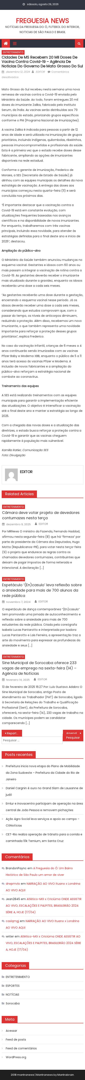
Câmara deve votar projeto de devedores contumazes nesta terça (41, 515)
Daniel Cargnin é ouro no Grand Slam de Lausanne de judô (44, 791)
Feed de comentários (21, 1048)
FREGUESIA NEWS (42, 20)
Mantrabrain (65, 1075)
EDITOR (40, 72)
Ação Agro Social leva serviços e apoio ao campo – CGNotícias (42, 822)
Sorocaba (13, 1003)
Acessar (11, 1031)
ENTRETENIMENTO (13, 52)
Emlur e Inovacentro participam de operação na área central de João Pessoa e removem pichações (44, 806)
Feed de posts (16, 1039)
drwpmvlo (13, 884)
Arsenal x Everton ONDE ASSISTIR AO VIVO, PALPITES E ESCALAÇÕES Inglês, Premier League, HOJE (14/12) (74, 733)
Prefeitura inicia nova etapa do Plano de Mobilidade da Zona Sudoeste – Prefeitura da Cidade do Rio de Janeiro (43, 772)
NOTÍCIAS (12, 994)
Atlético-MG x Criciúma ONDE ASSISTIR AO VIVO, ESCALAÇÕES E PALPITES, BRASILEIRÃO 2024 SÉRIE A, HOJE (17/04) (43, 905)
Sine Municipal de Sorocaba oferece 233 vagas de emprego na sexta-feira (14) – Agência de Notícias (39, 668)
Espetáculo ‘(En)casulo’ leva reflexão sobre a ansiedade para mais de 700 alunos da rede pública (42, 590)
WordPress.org (16, 1057)
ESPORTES (13, 986)
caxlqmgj (12, 921)
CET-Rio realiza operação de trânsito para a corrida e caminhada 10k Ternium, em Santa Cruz (44, 837)
